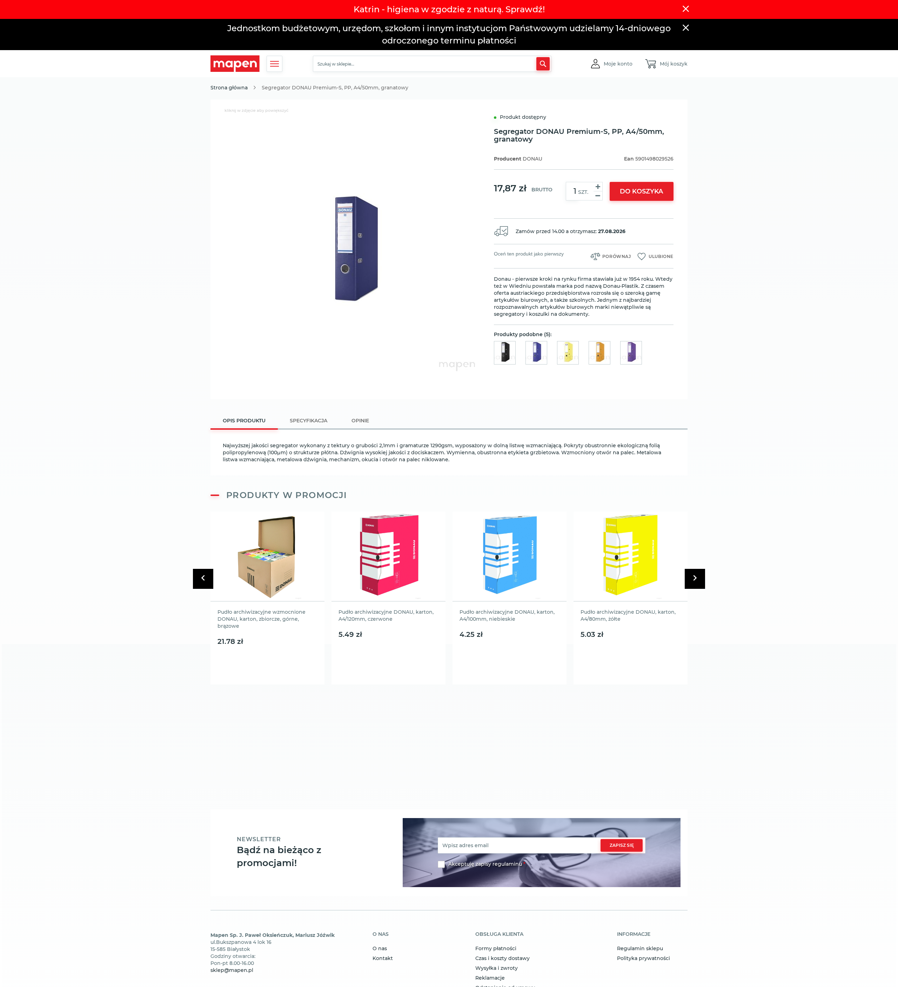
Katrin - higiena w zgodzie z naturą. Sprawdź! (449, 9)
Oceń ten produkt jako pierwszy (529, 254)
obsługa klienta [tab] (499, 934)
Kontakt (383, 958)
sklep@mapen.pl (231, 970)
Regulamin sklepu (640, 948)
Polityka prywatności (643, 958)
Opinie (360, 420)
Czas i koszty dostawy (502, 958)
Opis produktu (244, 420)
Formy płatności (495, 948)
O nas (380, 948)
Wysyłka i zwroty (496, 968)
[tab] (244, 421)
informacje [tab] (633, 934)
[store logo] (235, 63)
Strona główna (229, 87)
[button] (618, 63)
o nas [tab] (381, 934)
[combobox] (432, 64)
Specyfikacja (308, 420)
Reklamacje (490, 978)
